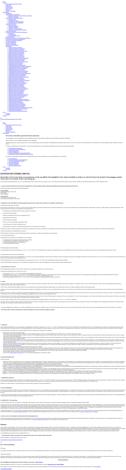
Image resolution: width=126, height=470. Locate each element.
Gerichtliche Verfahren (13, 27)
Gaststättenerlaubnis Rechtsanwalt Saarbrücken (18, 67)
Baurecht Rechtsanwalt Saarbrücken (15, 54)
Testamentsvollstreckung (13, 26)
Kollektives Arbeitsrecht (13, 16)
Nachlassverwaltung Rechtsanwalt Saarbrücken (18, 88)
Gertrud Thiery (9, 6)
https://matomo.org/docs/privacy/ (17, 352)
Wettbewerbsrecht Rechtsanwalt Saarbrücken (17, 111)
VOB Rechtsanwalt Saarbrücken (15, 109)
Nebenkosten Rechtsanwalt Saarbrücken (16, 89)
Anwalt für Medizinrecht (11, 41)
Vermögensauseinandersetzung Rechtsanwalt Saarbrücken (20, 107)
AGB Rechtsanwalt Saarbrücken (15, 47)
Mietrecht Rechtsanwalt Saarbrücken (16, 85)
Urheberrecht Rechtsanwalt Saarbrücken (16, 104)
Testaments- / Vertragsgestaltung (15, 28)
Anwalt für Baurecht (10, 36)
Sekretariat (8, 9)
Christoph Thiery (9, 7)
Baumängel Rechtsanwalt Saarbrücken (16, 53)
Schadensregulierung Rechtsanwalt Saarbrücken (18, 94)
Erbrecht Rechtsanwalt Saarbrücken (15, 62)
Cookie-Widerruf (39, 462)
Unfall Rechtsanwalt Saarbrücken (15, 101)
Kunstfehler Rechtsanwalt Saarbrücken (16, 81)
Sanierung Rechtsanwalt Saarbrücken (16, 92)
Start (4, 1)
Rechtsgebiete (6, 12)
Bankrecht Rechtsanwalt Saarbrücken (16, 52)
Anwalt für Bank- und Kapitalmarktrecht (14, 18)
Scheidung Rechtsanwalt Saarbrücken (16, 97)
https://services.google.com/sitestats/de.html (12, 345)
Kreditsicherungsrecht (12, 20)
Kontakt (4, 115)
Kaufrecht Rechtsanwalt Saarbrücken (16, 78)
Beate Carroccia (9, 8)
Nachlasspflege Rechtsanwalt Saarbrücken (17, 87)
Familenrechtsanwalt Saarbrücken (15, 64)
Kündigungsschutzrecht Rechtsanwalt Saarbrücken (18, 80)
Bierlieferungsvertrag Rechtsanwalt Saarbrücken (18, 58)
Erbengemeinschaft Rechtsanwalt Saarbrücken (18, 61)
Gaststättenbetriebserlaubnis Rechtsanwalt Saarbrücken (19, 66)
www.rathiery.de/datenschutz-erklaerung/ (40, 419)
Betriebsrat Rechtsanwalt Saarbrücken (16, 56)
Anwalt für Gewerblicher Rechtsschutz (14, 40)
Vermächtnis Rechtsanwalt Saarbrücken (16, 106)
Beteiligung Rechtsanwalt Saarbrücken (16, 55)
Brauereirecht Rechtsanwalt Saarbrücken (16, 59)
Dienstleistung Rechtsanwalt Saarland (16, 60)
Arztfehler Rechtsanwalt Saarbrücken (16, 49)
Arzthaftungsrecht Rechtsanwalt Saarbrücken (17, 51)
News (4, 112)
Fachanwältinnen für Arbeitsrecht (13, 14)
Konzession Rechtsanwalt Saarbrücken (16, 79)
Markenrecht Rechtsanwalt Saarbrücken (16, 84)
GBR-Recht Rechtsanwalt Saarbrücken (16, 69)
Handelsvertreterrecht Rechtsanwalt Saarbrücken (18, 76)
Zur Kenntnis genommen (63, 459)
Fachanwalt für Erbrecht (11, 24)
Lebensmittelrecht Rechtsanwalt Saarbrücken (17, 82)
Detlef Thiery (8, 5)
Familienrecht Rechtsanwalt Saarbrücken (16, 65)
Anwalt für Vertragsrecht (11, 44)
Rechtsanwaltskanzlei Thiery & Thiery (14, 4)
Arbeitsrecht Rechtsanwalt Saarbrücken (16, 48)
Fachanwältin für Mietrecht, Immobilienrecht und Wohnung (18, 38)
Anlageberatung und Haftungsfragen (16, 21)
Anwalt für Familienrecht (11, 31)
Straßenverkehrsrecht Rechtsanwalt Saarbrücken (18, 99)
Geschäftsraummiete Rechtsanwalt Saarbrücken (18, 71)
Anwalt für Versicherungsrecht (12, 45)
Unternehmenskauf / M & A (14, 35)
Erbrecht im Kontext (12, 25)
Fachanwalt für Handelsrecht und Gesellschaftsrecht (16, 32)
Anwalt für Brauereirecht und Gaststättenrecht (15, 39)
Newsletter (8, 114)
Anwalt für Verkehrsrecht (11, 42)
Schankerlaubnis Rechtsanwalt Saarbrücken (17, 95)
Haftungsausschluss (9, 439)
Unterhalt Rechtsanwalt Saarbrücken (16, 102)
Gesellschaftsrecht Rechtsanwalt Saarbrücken (17, 72)
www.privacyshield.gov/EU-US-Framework (89, 411)
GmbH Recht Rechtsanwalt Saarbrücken (16, 75)
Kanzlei (4, 2)
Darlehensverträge (12, 19)
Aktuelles (8, 113)
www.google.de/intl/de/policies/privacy (20, 411)
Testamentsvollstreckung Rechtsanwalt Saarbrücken (19, 100)
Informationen (9, 46)
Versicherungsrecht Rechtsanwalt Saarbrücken (18, 108)
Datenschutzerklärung (17, 439)
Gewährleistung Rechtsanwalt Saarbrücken (17, 74)
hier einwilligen (97, 466)
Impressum (3, 439)
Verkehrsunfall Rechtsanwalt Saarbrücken (17, 105)
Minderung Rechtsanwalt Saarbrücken (16, 86)
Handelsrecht (11, 33)
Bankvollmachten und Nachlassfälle (15, 22)
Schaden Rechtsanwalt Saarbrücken (15, 93)
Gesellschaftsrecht (12, 34)
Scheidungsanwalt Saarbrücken (14, 98)
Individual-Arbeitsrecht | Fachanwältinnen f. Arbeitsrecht (20, 15)
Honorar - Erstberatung (10, 11)
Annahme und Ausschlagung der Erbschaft (17, 29)
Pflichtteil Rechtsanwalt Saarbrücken (16, 91)
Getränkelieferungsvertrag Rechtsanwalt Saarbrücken (19, 73)
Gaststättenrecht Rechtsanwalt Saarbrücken (17, 68)
